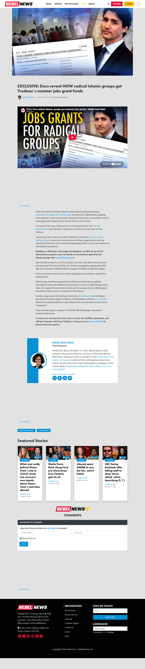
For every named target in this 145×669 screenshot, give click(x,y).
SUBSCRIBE (50, 528)
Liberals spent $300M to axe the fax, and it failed (85, 468)
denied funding (85, 296)
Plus (83, 3)
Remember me (29, 538)
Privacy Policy (70, 610)
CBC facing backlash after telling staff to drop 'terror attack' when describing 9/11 (115, 472)
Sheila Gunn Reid (28, 97)
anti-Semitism (100, 299)
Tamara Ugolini (82, 478)
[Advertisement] (72, 188)
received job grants (64, 257)
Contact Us (69, 627)
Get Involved (71, 3)
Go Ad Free (25, 206)
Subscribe (68, 619)
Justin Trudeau (44, 430)
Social (67, 631)
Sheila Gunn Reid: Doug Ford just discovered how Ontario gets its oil (58, 470)
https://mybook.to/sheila (63, 374)
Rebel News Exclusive (26, 430)
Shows (58, 3)
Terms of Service (71, 614)
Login (67, 636)
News (49, 3)
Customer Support (72, 623)
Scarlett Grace (25, 494)
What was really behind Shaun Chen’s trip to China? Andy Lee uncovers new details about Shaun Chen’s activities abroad (30, 477)
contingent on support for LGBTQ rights (54, 214)
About (92, 3)
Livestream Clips (53, 481)
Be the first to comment (59, 97)
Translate (110, 632)
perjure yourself (95, 321)
